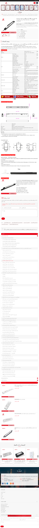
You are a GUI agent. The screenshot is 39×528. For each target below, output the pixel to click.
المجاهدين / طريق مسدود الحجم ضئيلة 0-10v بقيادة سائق (10, 330)
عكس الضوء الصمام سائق (11, 14)
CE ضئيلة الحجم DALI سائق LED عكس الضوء (8, 332)
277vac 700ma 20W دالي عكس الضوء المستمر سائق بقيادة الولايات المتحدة (25, 413)
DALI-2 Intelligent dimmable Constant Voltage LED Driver (11, 243)
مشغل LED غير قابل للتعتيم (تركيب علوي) (8, 264)
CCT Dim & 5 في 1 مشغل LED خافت (7, 306)
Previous (1, 456)
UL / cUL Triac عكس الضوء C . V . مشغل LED (9, 353)
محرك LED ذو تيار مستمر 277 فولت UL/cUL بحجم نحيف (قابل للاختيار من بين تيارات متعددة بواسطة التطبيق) (16, 248)
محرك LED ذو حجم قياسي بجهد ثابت (7, 323)
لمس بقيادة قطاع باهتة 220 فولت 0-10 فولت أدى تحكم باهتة (19, 461)
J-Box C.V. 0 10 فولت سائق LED (7, 290)
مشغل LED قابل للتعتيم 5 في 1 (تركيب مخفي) (9, 267)
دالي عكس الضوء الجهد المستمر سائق (8, 356)
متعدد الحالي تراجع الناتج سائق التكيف (7, 307)
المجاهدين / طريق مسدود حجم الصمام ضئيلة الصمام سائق (10, 327)
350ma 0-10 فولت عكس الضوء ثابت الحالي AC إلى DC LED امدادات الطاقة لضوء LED (26, 428)
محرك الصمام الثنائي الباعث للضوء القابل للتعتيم (9, 251)
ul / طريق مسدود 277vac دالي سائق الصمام (8, 335)
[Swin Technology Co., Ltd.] (6, 2)
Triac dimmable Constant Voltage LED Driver (9, 241)
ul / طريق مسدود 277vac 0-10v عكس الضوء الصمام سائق (10, 337)
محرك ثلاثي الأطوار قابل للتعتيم (14, 224)
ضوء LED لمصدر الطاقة (7, 222)
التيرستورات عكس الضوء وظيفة (7, 309)
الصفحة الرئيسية (5, 14)
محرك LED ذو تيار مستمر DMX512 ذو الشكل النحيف (9, 321)
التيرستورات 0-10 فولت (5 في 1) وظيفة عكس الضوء (10, 314)
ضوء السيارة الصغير (4, 380)
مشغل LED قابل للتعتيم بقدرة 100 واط (17, 222)
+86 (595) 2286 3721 (7, 479)
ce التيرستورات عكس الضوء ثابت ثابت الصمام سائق (9, 349)
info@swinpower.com (30, 479)
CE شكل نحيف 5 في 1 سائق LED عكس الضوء (9, 304)
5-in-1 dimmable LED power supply (26, 180)
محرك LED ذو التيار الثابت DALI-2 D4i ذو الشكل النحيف (10, 283)
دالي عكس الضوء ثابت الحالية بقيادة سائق (8, 358)
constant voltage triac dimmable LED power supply (27, 23)
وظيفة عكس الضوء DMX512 (6, 316)
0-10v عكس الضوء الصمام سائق (6, 360)
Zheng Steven (27, 480)
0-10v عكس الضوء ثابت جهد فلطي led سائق (9, 362)
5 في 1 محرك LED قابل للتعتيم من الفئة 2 (8, 253)
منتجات (2, 493)
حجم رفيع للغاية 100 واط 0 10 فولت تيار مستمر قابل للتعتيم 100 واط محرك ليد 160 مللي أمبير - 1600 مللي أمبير (26, 386)
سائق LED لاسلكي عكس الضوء (6, 369)
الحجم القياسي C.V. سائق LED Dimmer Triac (9, 292)
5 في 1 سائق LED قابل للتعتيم (6, 255)
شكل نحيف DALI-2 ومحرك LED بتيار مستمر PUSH (9, 281)
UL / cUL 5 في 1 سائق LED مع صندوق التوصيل (9, 300)
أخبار (1, 494)
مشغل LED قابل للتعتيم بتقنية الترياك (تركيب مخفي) (9, 269)
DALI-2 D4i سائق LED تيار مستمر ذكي (8, 278)
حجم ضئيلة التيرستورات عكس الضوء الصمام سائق (9, 325)
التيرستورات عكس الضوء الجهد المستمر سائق (9, 344)
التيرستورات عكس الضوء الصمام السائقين (7, 342)
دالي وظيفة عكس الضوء (6, 313)
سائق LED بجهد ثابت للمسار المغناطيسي (21, 14)
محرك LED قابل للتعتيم (34, 222)
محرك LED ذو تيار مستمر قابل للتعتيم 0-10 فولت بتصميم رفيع (11, 339)
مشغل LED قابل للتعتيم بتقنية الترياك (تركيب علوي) (9, 271)
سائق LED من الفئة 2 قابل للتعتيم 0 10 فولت (8, 257)
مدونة (1, 497)
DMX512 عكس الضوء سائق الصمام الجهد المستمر (9, 320)
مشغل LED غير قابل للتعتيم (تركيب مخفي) (8, 265)
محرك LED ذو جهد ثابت (5, 224)
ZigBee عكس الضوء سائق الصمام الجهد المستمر (9, 374)
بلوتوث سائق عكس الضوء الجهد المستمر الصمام (9, 370)
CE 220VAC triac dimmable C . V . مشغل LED (9, 351)
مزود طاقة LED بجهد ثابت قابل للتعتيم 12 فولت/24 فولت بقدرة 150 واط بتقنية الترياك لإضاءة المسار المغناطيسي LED (32, 461)
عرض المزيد (16, 388)
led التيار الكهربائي (3, 510)
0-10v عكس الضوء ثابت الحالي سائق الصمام (8, 365)
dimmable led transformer (5, 506)
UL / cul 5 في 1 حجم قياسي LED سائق (8, 302)
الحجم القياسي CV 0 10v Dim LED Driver (8, 295)
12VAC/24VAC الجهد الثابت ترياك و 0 (20, 399)
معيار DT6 (4, 274)
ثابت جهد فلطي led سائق (4, 504)
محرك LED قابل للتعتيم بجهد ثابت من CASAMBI (9, 376)
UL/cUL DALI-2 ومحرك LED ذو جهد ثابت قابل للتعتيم (9, 272)
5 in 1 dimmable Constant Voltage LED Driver (9, 239)
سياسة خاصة (2, 498)
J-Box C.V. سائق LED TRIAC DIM (7, 288)
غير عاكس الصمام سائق (4, 378)
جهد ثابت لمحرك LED (26, 222)
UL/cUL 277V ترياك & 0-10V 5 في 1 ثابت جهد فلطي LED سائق (10, 297)
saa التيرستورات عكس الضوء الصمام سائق (8, 348)
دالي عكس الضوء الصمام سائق (6, 355)
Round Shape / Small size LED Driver (7, 237)
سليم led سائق (3, 509)
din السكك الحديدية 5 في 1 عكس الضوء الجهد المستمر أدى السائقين (11, 367)
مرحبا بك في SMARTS (4, 515)
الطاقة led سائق (3, 508)
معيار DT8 (4, 276)
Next (38, 456)
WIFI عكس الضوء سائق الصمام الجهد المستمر (9, 372)
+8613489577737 (10, 480)
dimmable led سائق (4, 505)
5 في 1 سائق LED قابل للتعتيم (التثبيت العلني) (9, 262)
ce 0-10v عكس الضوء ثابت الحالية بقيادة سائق (9, 363)
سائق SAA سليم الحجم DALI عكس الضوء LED (9, 334)
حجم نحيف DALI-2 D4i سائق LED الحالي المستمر (9, 279)
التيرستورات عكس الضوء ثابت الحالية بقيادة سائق (9, 346)
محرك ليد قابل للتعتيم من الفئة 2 (7, 250)
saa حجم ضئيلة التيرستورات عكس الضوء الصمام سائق (10, 328)
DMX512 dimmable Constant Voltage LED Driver (10, 244)
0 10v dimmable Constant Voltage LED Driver (9, 246)
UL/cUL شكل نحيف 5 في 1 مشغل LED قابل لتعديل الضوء (10, 299)
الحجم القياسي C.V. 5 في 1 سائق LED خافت (8, 293)
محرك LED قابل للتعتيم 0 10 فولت (7, 258)
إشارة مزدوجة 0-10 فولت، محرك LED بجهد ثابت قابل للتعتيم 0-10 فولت (12, 341)
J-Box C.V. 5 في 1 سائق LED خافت (7, 286)
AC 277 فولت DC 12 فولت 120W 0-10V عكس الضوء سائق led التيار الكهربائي (7, 461)
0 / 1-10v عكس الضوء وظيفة (6, 311)
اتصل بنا (2, 496)
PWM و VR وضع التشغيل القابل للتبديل (7, 285)
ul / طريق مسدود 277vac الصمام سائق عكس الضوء (9, 318)
